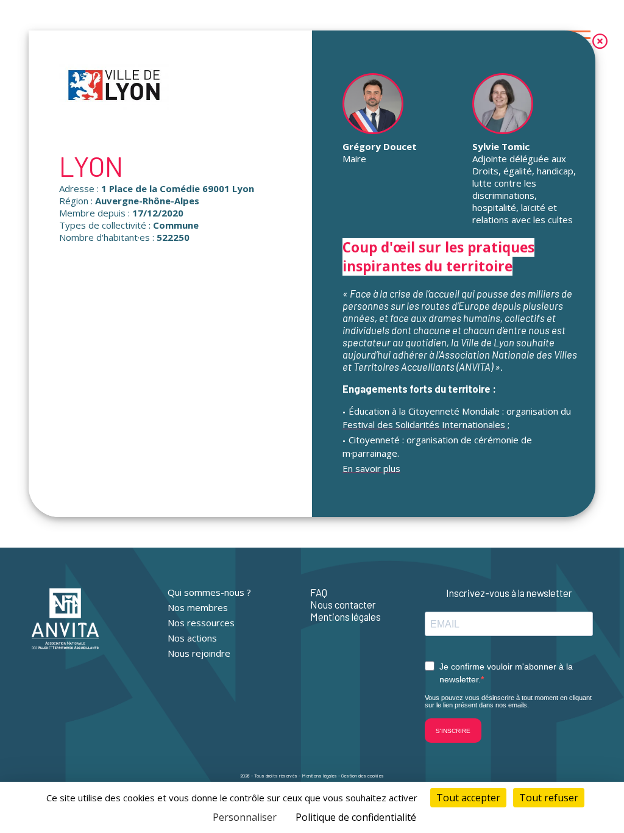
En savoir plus (371, 468)
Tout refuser (548, 797)
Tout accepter (468, 797)
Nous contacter (343, 604)
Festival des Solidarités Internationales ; (425, 424)
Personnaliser (245, 817)
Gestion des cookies (362, 776)
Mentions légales (345, 616)
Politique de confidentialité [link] (356, 817)
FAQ (318, 592)
